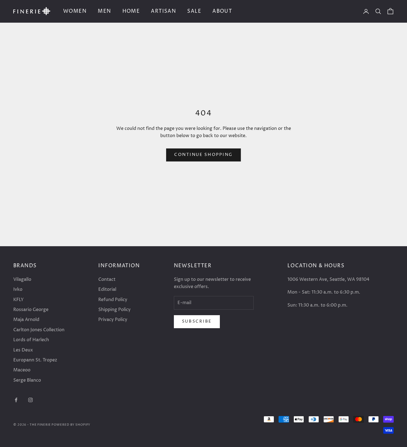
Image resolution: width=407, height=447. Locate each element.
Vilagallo (22, 279)
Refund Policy (112, 300)
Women (75, 11)
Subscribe (197, 321)
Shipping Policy (114, 310)
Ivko (17, 289)
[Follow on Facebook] (16, 400)
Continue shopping (203, 155)
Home (131, 11)
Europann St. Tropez (35, 360)
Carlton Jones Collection (39, 330)
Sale (194, 11)
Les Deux (23, 350)
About (222, 11)
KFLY (18, 300)
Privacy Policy (112, 320)
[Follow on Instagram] (30, 400)
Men (104, 11)
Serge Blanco (27, 380)
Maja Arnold (26, 320)
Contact (106, 279)
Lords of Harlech (31, 340)
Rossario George (30, 310)
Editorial (107, 289)
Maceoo (21, 370)
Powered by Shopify (70, 425)
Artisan (163, 11)
